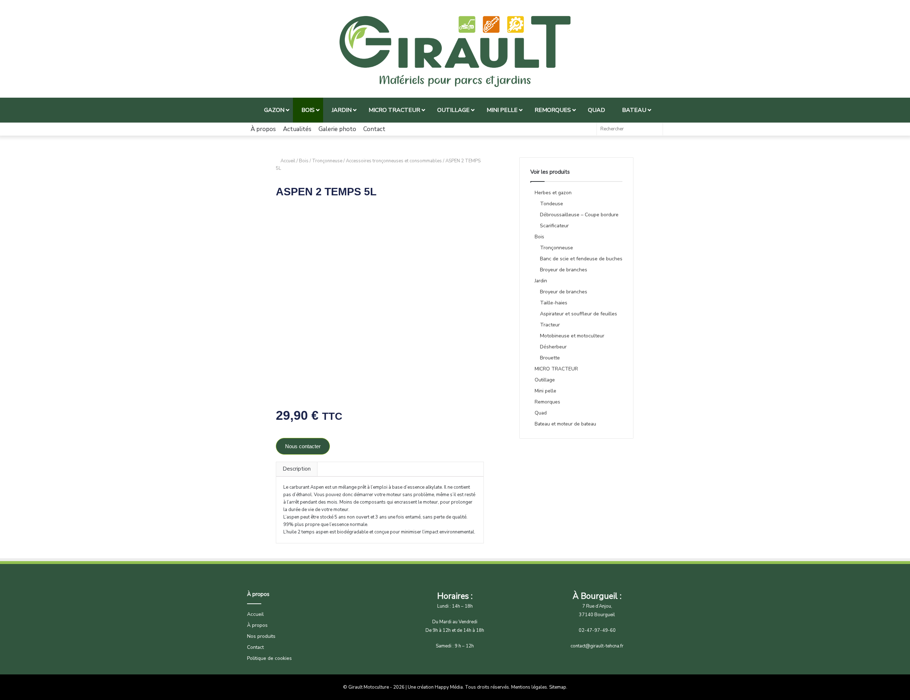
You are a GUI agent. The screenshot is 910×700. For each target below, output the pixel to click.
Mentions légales (529, 687)
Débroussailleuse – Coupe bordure (579, 214)
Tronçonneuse (327, 161)
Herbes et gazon (553, 192)
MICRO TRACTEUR (556, 368)
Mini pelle (545, 390)
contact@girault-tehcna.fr (597, 646)
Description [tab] (297, 468)
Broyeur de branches (563, 269)
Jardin (541, 280)
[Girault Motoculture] (455, 51)
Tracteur (550, 324)
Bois (304, 161)
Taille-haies (553, 302)
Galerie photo (337, 129)
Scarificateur (554, 225)
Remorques (547, 401)
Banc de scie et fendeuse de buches (581, 258)
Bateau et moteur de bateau (565, 423)
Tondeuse (551, 203)
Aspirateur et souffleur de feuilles (578, 313)
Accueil (287, 161)
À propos (263, 129)
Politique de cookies (269, 658)
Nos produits (261, 636)
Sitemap (557, 687)
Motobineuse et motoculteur (572, 335)
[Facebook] (587, 129)
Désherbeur (553, 346)
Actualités (297, 129)
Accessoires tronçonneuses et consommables (394, 161)
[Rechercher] (655, 129)
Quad (541, 412)
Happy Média (449, 687)
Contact (374, 129)
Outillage (545, 379)
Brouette (550, 357)
